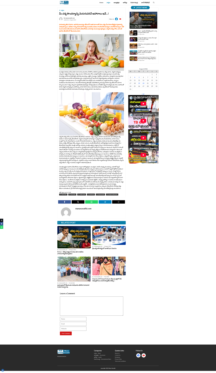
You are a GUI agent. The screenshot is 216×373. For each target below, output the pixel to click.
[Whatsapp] (1, 227)
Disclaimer (117, 357)
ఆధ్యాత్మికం (117, 2)
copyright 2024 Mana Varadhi (108, 368)
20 (143, 83)
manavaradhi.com (70, 18)
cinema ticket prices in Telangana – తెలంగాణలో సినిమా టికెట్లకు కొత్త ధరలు (147, 57)
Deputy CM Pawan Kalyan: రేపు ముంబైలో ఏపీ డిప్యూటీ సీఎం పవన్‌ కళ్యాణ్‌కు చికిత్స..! (107, 280)
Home (101, 2)
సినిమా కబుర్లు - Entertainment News (102, 359)
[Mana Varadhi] (64, 2)
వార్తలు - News (97, 353)
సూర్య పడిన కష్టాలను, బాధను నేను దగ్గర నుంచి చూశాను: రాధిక (147, 38)
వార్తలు (108, 2)
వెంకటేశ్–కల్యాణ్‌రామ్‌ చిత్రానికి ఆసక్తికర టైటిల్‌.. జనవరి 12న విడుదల (147, 51)
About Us (117, 353)
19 (139, 83)
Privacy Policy (118, 359)
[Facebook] (1, 223)
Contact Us (117, 355)
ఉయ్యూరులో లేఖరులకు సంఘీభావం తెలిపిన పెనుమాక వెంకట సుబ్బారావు (73, 286)
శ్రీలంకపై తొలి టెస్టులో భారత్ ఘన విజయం (104, 248)
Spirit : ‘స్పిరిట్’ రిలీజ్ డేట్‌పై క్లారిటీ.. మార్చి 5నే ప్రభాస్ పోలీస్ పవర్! (147, 31)
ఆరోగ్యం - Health (98, 357)
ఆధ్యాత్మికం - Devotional (99, 355)
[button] (153, 2)
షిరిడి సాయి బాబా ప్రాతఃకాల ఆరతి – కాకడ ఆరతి (147, 44)
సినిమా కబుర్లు (134, 2)
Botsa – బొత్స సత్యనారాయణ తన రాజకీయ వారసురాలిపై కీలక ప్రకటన (70, 253)
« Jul (143, 94)
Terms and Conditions (120, 361)
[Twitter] (1, 220)
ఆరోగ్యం (125, 2)
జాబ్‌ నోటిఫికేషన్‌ (145, 2)
